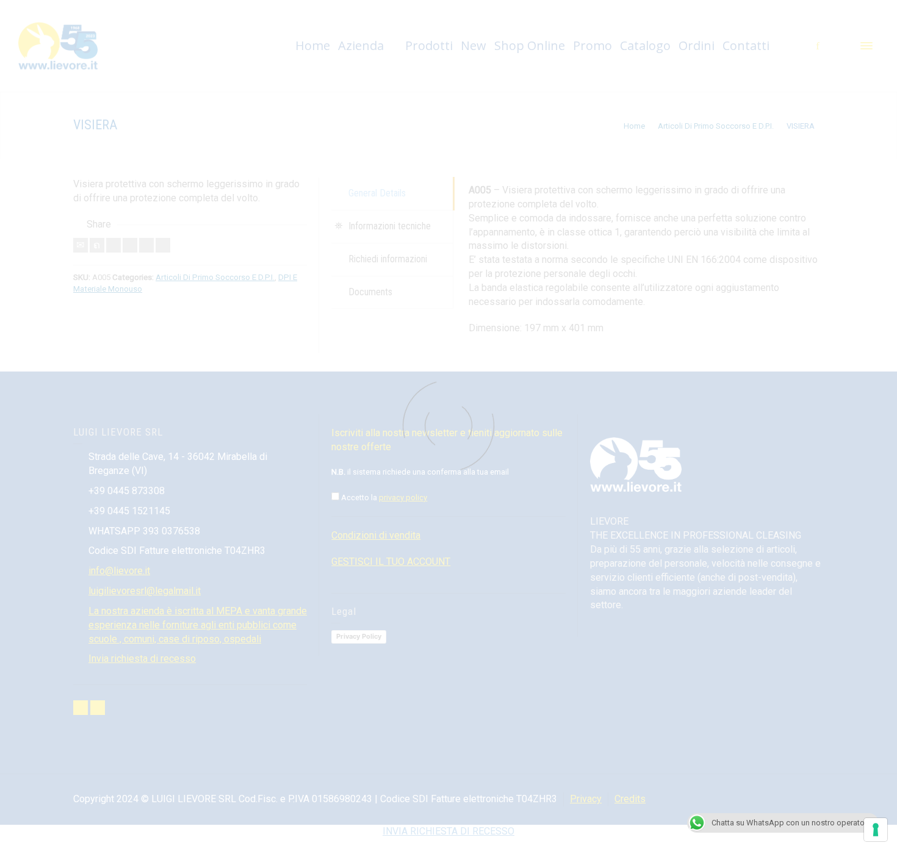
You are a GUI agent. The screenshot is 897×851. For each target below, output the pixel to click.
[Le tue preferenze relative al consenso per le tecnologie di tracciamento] (875, 829)
